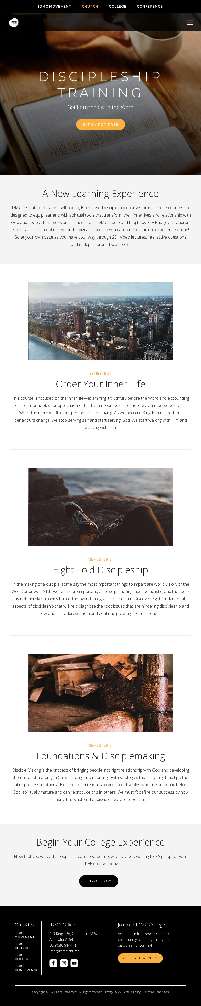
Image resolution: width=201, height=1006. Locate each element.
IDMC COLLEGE (22, 957)
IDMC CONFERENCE (26, 968)
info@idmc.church (64, 950)
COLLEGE (117, 6)
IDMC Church (22, 946)
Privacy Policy (112, 992)
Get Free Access (140, 958)
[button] (190, 22)
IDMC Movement (54, 6)
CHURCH (90, 6)
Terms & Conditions (156, 992)
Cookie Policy (132, 992)
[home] (14, 22)
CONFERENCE (150, 6)
